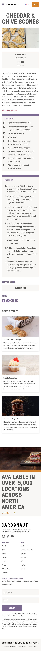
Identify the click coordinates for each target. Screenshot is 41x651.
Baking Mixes (20, 288)
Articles (23, 557)
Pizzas (4, 561)
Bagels (4, 553)
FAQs (22, 561)
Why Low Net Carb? (27, 550)
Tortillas (4, 557)
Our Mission (24, 546)
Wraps (4, 565)
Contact (23, 565)
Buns (3, 550)
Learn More (6, 513)
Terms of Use (22, 646)
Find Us (35, 4)
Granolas (5, 573)
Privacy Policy (32, 646)
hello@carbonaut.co (24, 529)
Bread (4, 546)
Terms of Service (13, 616)
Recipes (23, 553)
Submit (12, 608)
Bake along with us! (9, 110)
